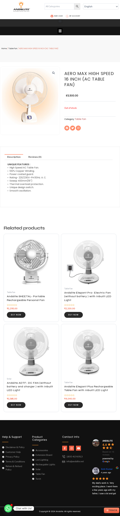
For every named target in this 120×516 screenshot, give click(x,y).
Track (113, 510)
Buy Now (16, 315)
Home (4, 48)
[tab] (14, 157)
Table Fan (12, 48)
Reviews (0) (34, 157)
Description (13, 157)
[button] (60, 21)
